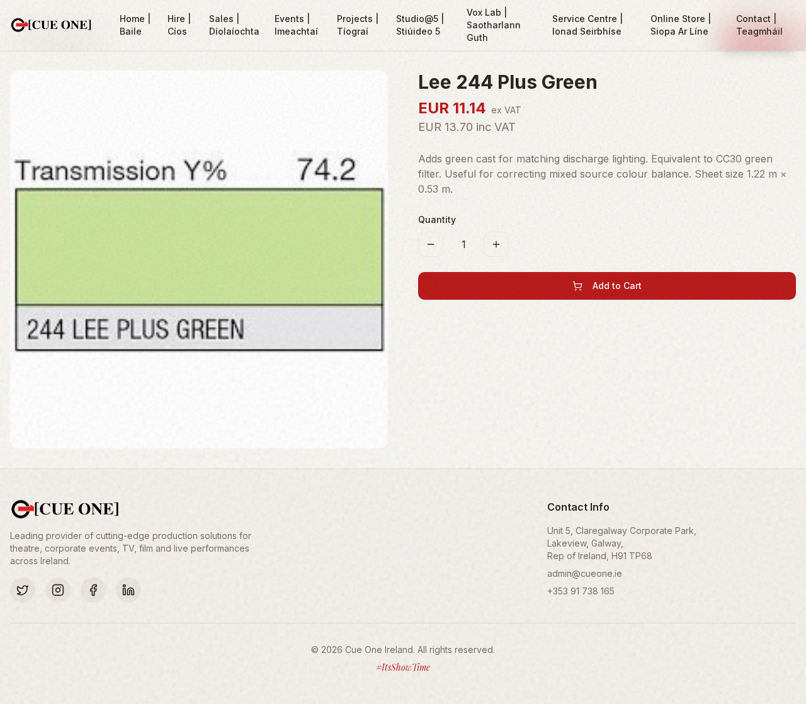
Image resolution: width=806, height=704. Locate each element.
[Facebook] (93, 590)
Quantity (437, 219)
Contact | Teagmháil (759, 25)
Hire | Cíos (179, 25)
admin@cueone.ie (584, 573)
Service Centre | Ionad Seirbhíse (587, 25)
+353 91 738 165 (581, 591)
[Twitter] (22, 590)
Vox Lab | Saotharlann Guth (494, 25)
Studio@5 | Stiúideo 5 (420, 25)
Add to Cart (617, 285)
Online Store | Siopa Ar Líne (680, 25)
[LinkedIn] (128, 590)
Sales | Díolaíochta (234, 25)
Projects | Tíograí (357, 25)
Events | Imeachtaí (296, 25)
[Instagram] (58, 590)
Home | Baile (135, 25)
